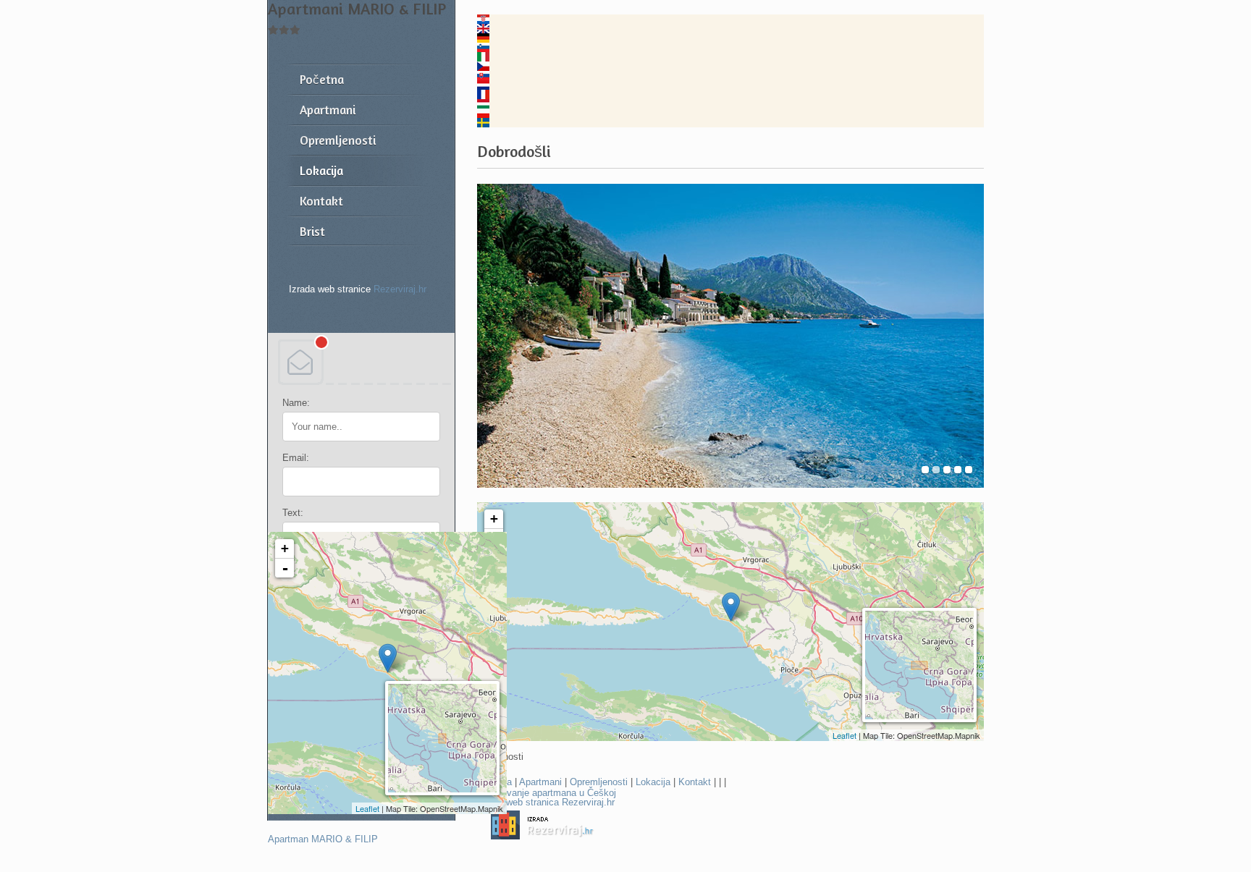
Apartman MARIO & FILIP (323, 839)
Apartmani (540, 781)
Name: (296, 402)
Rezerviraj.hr (400, 289)
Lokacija (653, 781)
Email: (295, 457)
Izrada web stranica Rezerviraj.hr (546, 802)
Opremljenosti (599, 781)
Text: (292, 512)
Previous (493, 336)
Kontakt (694, 781)
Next (968, 336)
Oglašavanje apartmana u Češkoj (546, 792)
